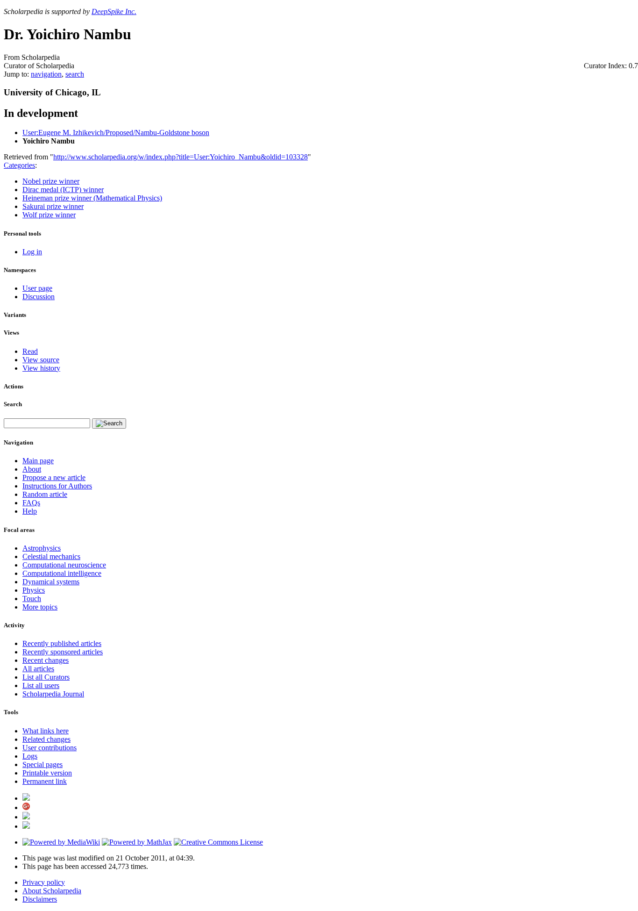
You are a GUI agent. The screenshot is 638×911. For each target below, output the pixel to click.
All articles (38, 669)
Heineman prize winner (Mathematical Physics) (92, 198)
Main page (38, 461)
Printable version (47, 773)
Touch (31, 599)
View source (40, 360)
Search (13, 404)
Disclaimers (39, 899)
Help (29, 511)
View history (41, 368)
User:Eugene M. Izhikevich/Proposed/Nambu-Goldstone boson (115, 132)
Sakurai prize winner (53, 206)
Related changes (46, 739)
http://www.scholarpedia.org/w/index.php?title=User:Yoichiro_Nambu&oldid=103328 (180, 157)
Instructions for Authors (57, 486)
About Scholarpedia (51, 891)
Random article (44, 494)
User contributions (49, 748)
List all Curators (46, 677)
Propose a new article (53, 477)
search (74, 74)
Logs (29, 756)
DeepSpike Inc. (114, 11)
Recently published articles (61, 643)
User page (37, 288)
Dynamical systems (50, 582)
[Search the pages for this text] (109, 423)
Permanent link (44, 781)
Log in (32, 252)
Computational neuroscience (64, 565)
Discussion (38, 297)
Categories (19, 165)
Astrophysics (41, 548)
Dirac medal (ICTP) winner (63, 190)
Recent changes (45, 660)
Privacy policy (43, 882)
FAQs (31, 503)
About (31, 469)
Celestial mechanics (51, 556)
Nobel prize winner (50, 181)
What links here (45, 731)
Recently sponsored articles (62, 652)
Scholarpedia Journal (53, 694)
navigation (46, 74)
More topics (39, 607)
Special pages (42, 764)
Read (30, 351)
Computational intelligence (61, 573)
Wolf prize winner (49, 215)
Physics (33, 590)
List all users (40, 685)
